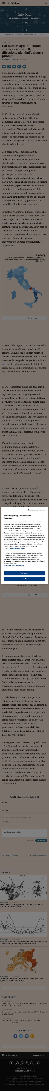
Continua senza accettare (36, 510)
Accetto (24, 578)
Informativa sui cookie (17, 548)
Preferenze (25, 573)
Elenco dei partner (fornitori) (14, 565)
